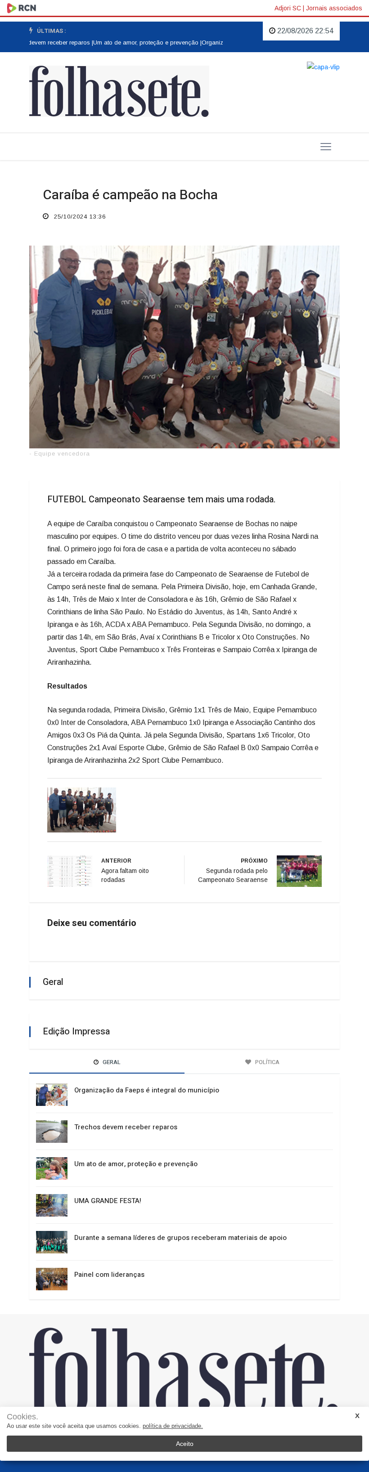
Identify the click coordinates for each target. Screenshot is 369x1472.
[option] (139, 43)
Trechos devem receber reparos (125, 1127)
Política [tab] (266, 1062)
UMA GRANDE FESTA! (107, 1201)
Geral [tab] (111, 1062)
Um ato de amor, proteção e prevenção (136, 1164)
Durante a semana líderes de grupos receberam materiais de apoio (180, 1238)
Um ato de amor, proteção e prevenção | (139, 42)
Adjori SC (287, 8)
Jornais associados (334, 8)
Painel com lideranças (109, 1275)
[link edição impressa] (323, 66)
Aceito (185, 1443)
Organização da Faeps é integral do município (146, 1090)
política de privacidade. (173, 1426)
